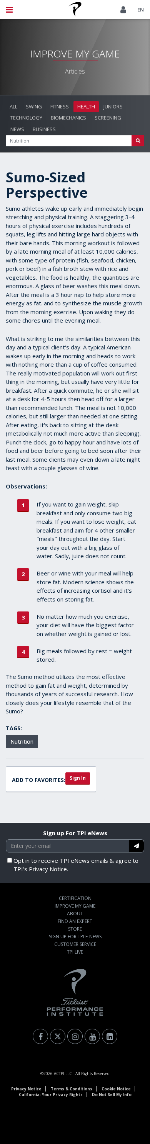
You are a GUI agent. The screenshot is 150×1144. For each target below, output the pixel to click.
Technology (26, 117)
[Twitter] (57, 1036)
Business (44, 129)
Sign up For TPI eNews (75, 833)
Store (75, 929)
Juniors (113, 106)
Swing (34, 106)
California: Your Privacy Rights (51, 1094)
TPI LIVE (75, 952)
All (13, 106)
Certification (75, 898)
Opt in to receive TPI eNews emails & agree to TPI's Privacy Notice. (75, 865)
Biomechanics (68, 117)
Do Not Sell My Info (112, 1094)
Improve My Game (75, 906)
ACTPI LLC (63, 1073)
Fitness (59, 106)
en (140, 9)
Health (86, 106)
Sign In (78, 778)
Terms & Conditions (71, 1089)
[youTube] (92, 1036)
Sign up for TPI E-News (75, 936)
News (17, 129)
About (75, 913)
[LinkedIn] (109, 1036)
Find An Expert (75, 921)
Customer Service (75, 944)
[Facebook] (40, 1036)
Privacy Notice (26, 1089)
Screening (108, 117)
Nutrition (21, 741)
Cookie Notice (116, 1089)
